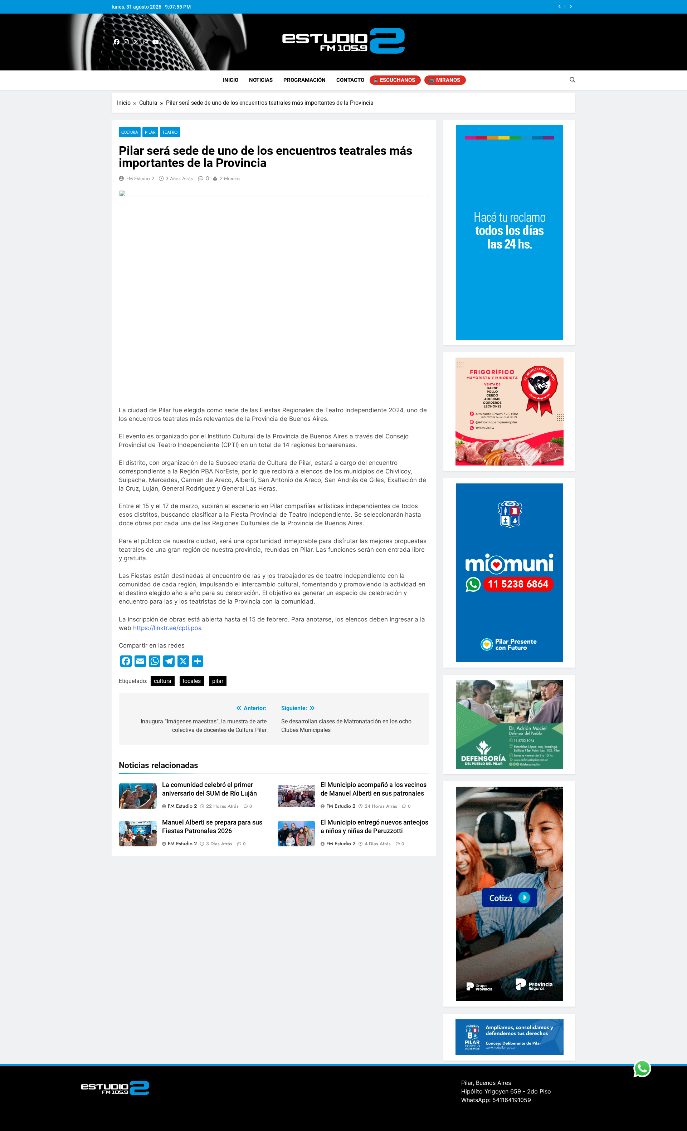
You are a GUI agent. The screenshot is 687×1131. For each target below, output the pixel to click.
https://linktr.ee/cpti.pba (167, 627)
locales (192, 681)
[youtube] (155, 42)
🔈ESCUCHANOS (394, 80)
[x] (136, 42)
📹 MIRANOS (444, 80)
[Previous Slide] (560, 7)
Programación (304, 80)
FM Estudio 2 (140, 178)
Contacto (350, 80)
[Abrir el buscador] (572, 80)
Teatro (169, 132)
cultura (162, 681)
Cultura (129, 132)
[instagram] (126, 42)
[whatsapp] (145, 42)
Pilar (150, 132)
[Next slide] (570, 7)
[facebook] (117, 42)
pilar (217, 681)
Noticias (261, 80)
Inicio (230, 80)
